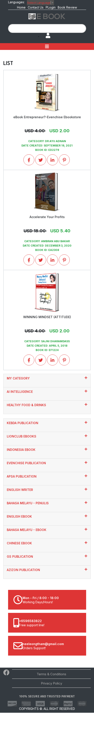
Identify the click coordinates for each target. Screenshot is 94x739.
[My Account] (46, 36)
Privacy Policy (51, 683)
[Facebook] (6, 674)
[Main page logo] (47, 16)
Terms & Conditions (51, 674)
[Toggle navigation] (47, 46)
